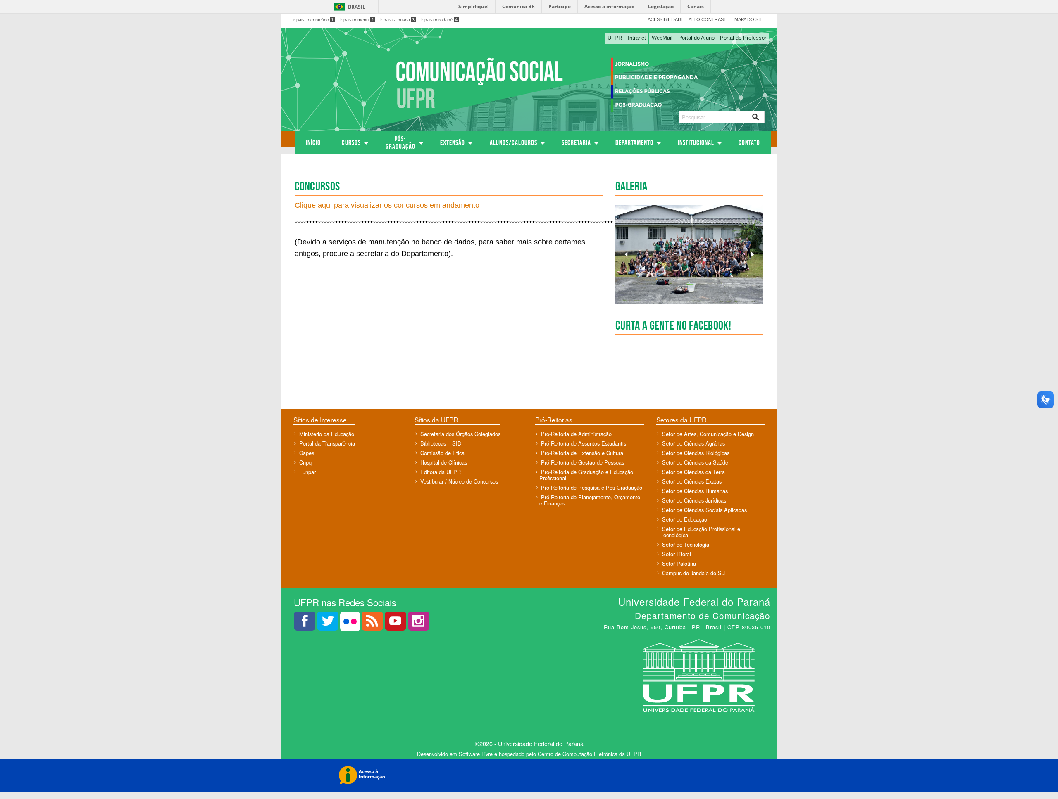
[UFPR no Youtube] (396, 623)
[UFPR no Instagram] (418, 623)
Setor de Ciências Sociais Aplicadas (704, 510)
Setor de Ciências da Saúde (695, 462)
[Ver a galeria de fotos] (689, 254)
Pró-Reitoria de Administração (576, 434)
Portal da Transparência (327, 443)
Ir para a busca (397, 19)
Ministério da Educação (326, 434)
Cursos (351, 142)
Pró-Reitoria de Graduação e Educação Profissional (586, 475)
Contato (749, 142)
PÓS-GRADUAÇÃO (400, 142)
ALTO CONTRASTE (709, 19)
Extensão (452, 142)
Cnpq (305, 462)
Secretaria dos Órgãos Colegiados (460, 434)
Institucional (696, 142)
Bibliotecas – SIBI (441, 443)
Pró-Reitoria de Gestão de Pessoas (582, 462)
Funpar (307, 472)
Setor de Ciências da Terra (693, 472)
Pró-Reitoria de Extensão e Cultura (582, 453)
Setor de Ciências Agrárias (693, 443)
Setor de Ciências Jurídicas (694, 500)
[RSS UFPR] (373, 623)
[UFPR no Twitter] (328, 623)
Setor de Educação (684, 519)
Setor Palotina (679, 563)
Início (313, 142)
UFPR (615, 38)
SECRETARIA (576, 142)
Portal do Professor (743, 38)
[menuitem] (313, 142)
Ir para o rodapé (439, 19)
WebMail (662, 38)
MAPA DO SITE (749, 19)
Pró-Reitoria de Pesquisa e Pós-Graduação (591, 487)
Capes (306, 453)
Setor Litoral (676, 554)
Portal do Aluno (696, 38)
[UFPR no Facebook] (305, 623)
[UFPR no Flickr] (351, 623)
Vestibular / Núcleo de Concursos (459, 481)
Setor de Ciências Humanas (695, 491)
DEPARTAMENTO (634, 142)
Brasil (356, 6)
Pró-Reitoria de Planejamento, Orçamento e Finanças (589, 500)
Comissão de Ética (442, 453)
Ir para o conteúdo (313, 19)
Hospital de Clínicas (443, 462)
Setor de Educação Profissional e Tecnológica (700, 532)
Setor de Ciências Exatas (692, 481)
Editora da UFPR (440, 472)
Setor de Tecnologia (685, 544)
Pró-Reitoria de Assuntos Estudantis (583, 443)
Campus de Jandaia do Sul (694, 573)
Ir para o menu (356, 19)
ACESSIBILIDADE (666, 19)
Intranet (637, 38)
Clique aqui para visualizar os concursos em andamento (387, 205)
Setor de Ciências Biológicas (695, 453)
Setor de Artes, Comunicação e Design (708, 434)
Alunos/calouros (513, 142)
